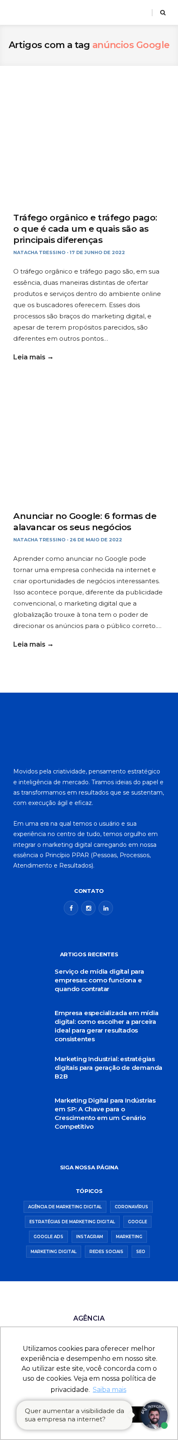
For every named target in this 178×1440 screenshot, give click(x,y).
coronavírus (131, 1207)
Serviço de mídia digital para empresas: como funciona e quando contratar (99, 980)
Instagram (89, 1236)
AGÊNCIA (89, 1318)
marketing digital (54, 1251)
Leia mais (29, 357)
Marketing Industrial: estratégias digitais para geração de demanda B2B (108, 1067)
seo (140, 1251)
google (137, 1221)
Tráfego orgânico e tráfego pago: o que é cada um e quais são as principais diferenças (85, 228)
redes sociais (106, 1251)
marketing (129, 1236)
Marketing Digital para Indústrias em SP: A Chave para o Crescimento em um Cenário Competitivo (105, 1113)
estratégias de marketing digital (72, 1221)
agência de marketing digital (65, 1207)
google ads (48, 1236)
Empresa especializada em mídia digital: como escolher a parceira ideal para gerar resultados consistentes (106, 1026)
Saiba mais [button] (109, 1390)
